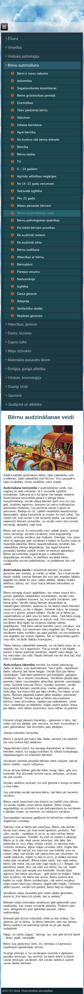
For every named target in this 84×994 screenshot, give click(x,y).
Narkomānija (26, 279)
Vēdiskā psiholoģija (23, 56)
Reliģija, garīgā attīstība (26, 369)
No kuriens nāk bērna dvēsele (38, 139)
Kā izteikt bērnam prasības (36, 227)
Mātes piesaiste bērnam (34, 205)
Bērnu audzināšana (23, 65)
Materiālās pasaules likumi (29, 360)
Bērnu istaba (26, 154)
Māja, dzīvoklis (19, 351)
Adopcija (23, 301)
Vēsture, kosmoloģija (24, 378)
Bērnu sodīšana (28, 249)
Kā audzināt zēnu (29, 242)
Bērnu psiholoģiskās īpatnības (38, 220)
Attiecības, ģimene (22, 324)
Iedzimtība (24, 81)
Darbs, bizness (20, 333)
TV (19, 161)
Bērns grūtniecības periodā (36, 95)
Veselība (15, 47)
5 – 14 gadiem (27, 169)
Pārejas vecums (28, 271)
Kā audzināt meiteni (31, 235)
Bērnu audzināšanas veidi (35, 213)
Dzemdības (25, 103)
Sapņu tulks (17, 342)
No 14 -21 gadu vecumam (35, 183)
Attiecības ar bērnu (30, 257)
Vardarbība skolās (30, 308)
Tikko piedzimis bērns (32, 110)
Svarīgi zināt (18, 387)
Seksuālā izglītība (29, 191)
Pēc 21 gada (26, 198)
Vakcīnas (23, 117)
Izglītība (22, 286)
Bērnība (22, 147)
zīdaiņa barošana (29, 125)
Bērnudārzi (24, 264)
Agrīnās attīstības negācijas (36, 176)
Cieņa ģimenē (27, 294)
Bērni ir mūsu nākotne (32, 73)
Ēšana (13, 38)
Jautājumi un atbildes (25, 404)
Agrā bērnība (26, 132)
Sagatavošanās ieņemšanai (36, 88)
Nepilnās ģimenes (29, 316)
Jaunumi (15, 395)
